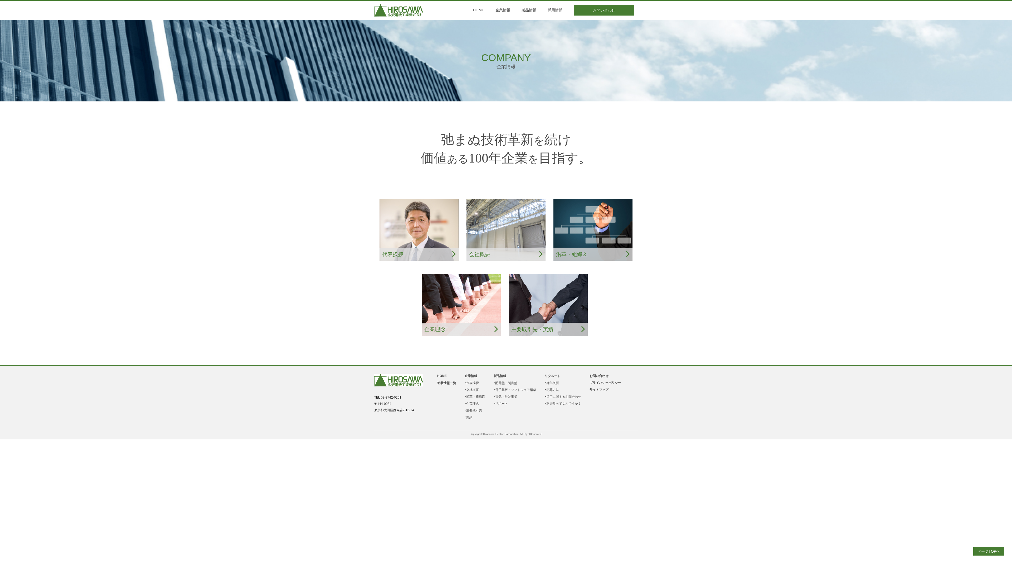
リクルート (553, 376)
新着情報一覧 (446, 383)
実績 (469, 417)
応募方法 (552, 390)
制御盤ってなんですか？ (563, 403)
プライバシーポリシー (605, 383)
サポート (501, 403)
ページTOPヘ (988, 551)
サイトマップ (599, 389)
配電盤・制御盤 (506, 383)
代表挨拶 (472, 383)
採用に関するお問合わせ (563, 397)
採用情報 (555, 10)
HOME (478, 10)
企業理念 (472, 403)
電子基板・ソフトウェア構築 (515, 390)
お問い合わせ (604, 10)
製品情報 (529, 10)
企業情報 (502, 10)
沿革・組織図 (475, 397)
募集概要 (552, 383)
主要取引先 (474, 410)
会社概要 (472, 390)
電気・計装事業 (506, 397)
